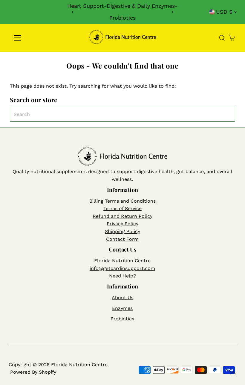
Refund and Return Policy (122, 216)
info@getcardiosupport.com (122, 268)
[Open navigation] (36, 37)
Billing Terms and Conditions (122, 201)
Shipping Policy (122, 231)
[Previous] (72, 12)
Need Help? (122, 276)
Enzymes (122, 308)
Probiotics (122, 319)
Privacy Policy (122, 223)
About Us (122, 297)
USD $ (224, 12)
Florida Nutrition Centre (79, 364)
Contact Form (122, 239)
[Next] (172, 12)
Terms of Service (122, 208)
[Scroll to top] (233, 373)
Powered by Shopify (33, 372)
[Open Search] (222, 38)
